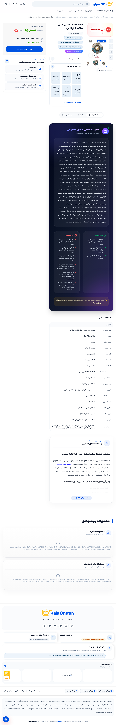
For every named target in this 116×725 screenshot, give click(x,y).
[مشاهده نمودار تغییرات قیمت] (111, 41)
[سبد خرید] (6, 4)
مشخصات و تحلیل (95, 115)
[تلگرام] (60, 625)
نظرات (80, 115)
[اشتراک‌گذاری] (111, 57)
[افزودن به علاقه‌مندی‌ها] (111, 46)
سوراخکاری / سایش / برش (99, 17)
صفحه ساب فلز (61, 17)
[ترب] (36, 675)
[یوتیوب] (55, 625)
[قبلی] (110, 676)
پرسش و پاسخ (67, 115)
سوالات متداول (20, 691)
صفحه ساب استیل (64, 464)
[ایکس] (66, 625)
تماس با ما (31, 691)
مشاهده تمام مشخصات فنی (72, 102)
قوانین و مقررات (7, 691)
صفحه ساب (72, 17)
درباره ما (39, 691)
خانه (112, 17)
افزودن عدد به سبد (22, 49)
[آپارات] (44, 625)
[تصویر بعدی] (90, 55)
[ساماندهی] (67, 675)
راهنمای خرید (70, 691)
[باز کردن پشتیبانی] (6, 719)
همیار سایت (32, 721)
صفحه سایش (83, 17)
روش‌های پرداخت (87, 691)
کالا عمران (60, 721)
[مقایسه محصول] (111, 52)
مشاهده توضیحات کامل (82, 498)
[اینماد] (97, 675)
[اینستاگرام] (71, 625)
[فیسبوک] (50, 625)
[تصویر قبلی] (95, 55)
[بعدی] (6, 676)
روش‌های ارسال (104, 691)
